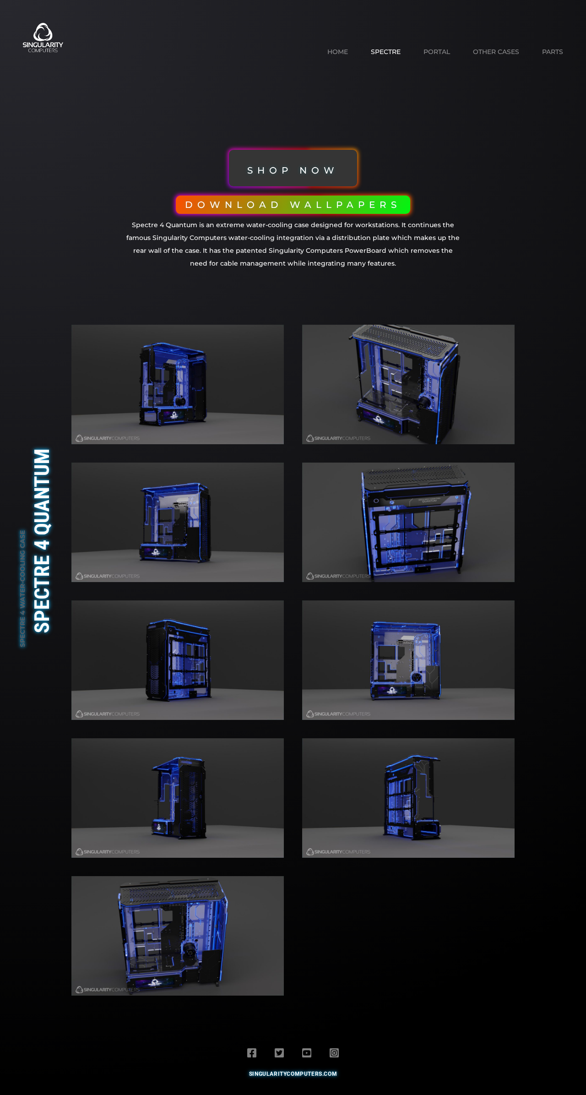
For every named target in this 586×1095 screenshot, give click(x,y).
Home (337, 52)
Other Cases (496, 52)
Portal (436, 52)
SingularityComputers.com (293, 1074)
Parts (552, 52)
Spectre (386, 52)
